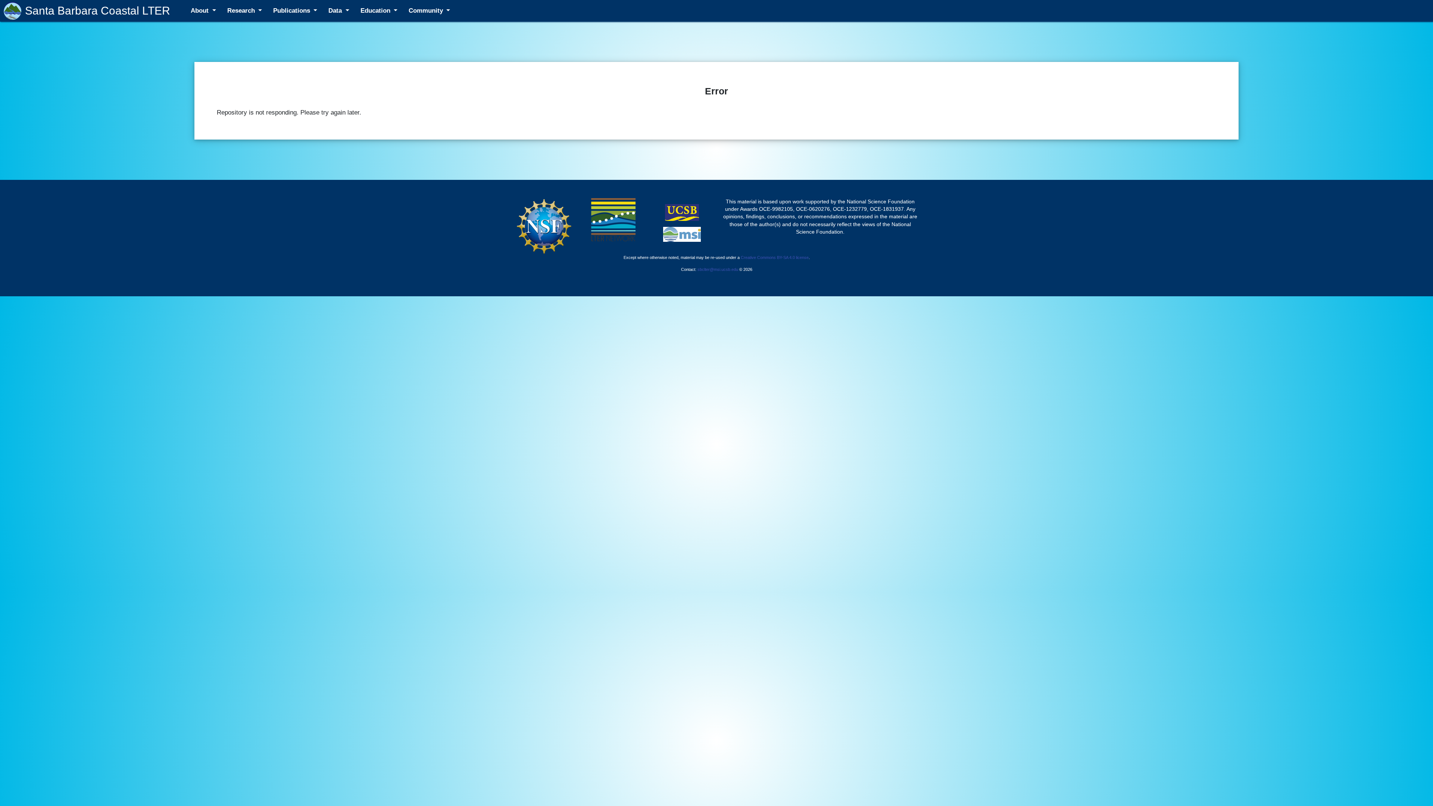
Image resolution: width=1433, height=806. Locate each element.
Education (376, 10)
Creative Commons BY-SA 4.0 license (775, 257)
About (200, 10)
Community (427, 10)
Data (336, 10)
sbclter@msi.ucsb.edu (717, 269)
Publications (292, 10)
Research (242, 10)
